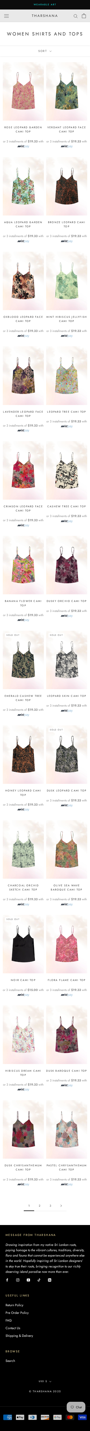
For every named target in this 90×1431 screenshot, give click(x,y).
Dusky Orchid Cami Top (67, 601)
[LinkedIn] (49, 1279)
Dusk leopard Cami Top (67, 790)
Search (10, 1360)
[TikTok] (39, 1279)
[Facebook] (7, 1279)
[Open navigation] (6, 16)
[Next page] (61, 1206)
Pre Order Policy (17, 1312)
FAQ (9, 1320)
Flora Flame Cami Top (67, 980)
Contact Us (13, 1328)
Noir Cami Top (23, 980)
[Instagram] (17, 1279)
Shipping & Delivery (19, 1335)
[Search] (76, 16)
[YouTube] (28, 1279)
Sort (43, 51)
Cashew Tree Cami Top (66, 506)
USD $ (43, 1381)
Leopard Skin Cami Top (66, 696)
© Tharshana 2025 (45, 1391)
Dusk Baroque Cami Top (66, 1071)
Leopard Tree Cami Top (66, 412)
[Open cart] (84, 15)
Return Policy (14, 1305)
